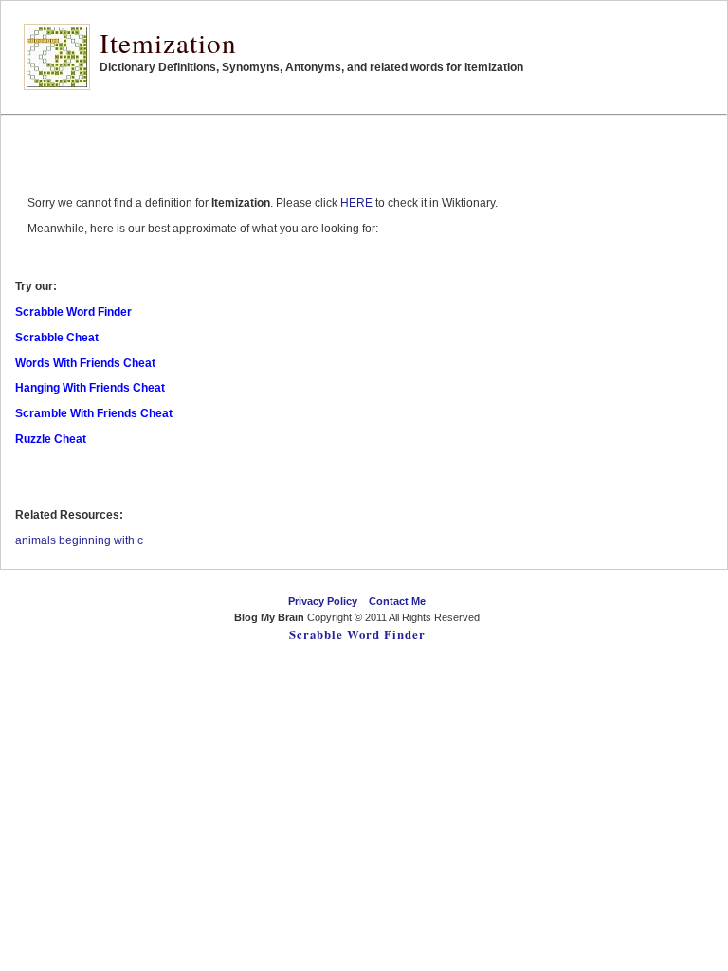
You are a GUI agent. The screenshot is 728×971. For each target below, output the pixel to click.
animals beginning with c (79, 540)
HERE (356, 203)
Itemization (168, 42)
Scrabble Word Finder (357, 634)
